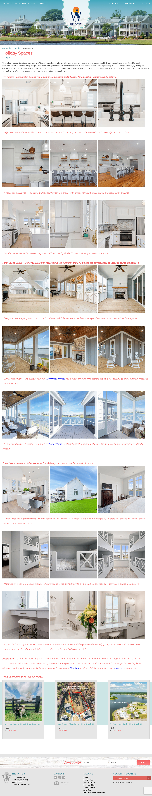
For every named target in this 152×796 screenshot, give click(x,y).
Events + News (88, 780)
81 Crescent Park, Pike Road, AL (126, 724)
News (42, 3)
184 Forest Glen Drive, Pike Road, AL (75, 724)
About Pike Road (89, 787)
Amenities (130, 3)
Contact (144, 3)
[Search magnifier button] (149, 778)
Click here (75, 668)
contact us (118, 668)
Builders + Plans (25, 3)
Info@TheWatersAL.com (21, 784)
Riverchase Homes (55, 378)
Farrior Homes (56, 444)
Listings (7, 3)
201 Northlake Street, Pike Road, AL (23, 724)
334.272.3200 (17, 782)
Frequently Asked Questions (94, 792)
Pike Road (114, 3)
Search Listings (89, 782)
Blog (10, 48)
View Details (11, 730)
